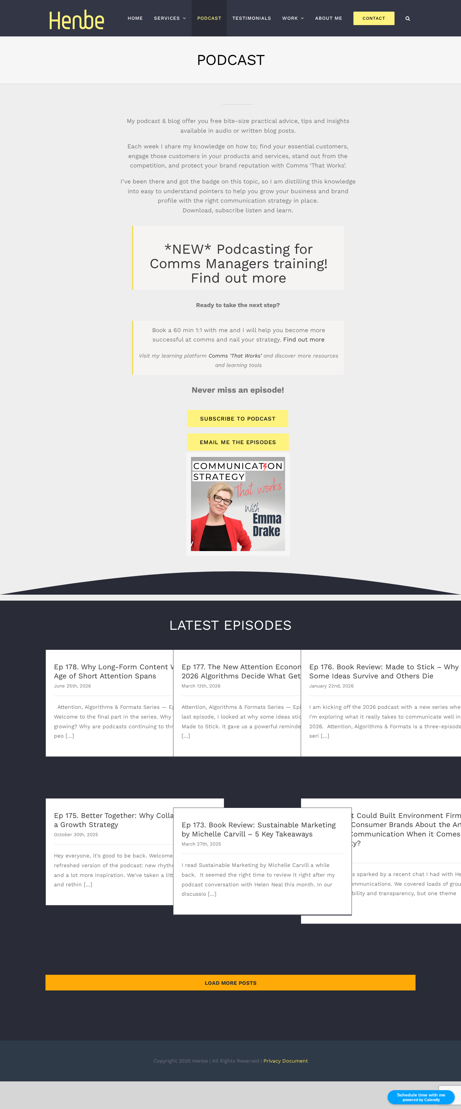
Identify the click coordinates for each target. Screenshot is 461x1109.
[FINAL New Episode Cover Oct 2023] (238, 459)
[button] (408, 18)
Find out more (238, 278)
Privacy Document (285, 1061)
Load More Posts (231, 983)
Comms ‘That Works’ (235, 356)
